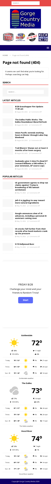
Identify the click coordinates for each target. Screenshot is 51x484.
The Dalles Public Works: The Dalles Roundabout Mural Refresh (31, 120)
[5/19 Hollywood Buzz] (8, 247)
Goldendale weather (26, 378)
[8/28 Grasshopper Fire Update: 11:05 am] (8, 109)
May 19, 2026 (21, 193)
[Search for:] (26, 3)
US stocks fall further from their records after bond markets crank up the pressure (31, 231)
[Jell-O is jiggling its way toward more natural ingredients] (8, 203)
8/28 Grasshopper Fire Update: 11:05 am (29, 107)
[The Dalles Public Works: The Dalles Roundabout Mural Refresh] (8, 122)
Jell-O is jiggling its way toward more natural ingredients (30, 201)
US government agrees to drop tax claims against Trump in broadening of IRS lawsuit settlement (31, 186)
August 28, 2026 (22, 112)
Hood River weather (26, 474)
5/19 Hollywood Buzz (24, 244)
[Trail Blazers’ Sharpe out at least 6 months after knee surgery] (8, 151)
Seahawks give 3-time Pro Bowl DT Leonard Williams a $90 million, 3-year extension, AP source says (31, 163)
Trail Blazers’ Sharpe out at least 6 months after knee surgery (31, 149)
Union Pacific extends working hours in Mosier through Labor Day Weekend (31, 135)
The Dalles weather (26, 426)
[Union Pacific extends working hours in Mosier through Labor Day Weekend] (8, 135)
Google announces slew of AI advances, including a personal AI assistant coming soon (31, 215)
